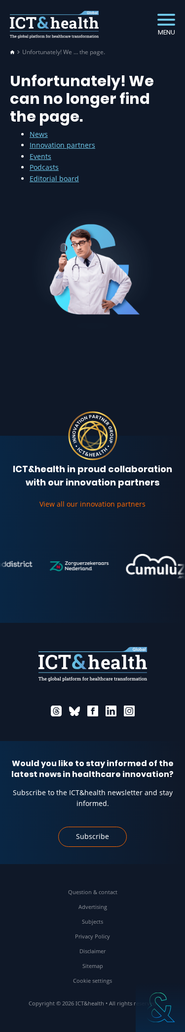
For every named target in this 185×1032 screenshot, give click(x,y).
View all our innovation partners (92, 504)
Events (40, 156)
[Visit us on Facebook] (92, 711)
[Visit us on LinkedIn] (111, 711)
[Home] (12, 52)
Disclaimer (92, 951)
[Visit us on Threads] (56, 711)
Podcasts (44, 167)
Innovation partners (62, 145)
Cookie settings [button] (92, 980)
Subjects (92, 921)
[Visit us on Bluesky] (74, 711)
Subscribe (92, 836)
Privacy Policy (92, 936)
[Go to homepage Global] (54, 25)
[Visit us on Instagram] (129, 711)
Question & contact (92, 892)
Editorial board (54, 178)
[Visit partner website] (75, 566)
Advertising (92, 906)
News (39, 134)
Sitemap (92, 965)
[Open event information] (160, 1007)
